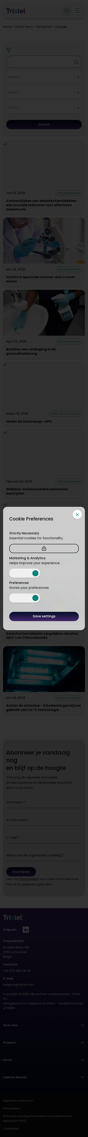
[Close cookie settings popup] (77, 514)
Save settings (44, 616)
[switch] (24, 573)
